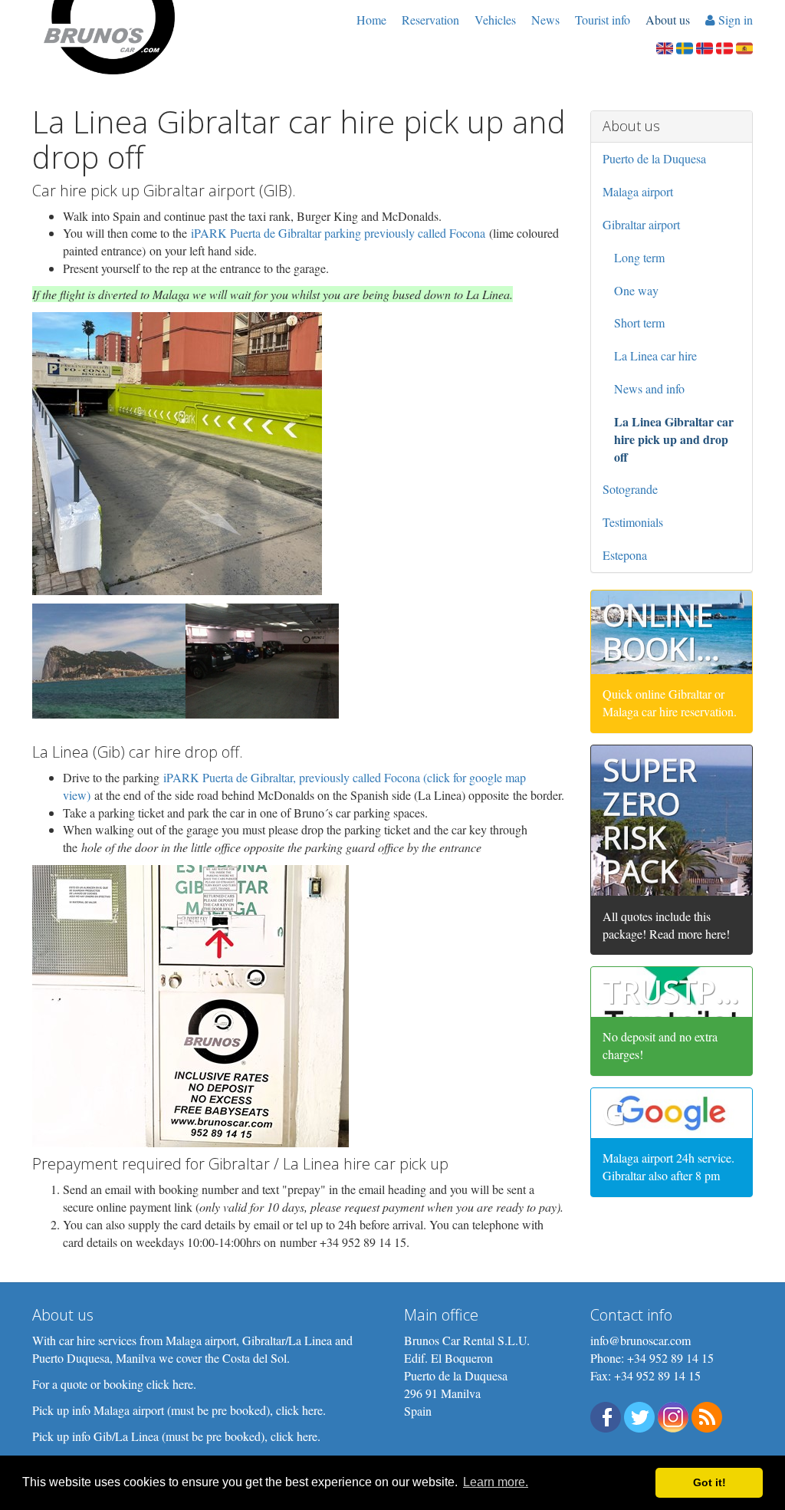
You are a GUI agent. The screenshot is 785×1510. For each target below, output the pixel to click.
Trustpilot (691, 991)
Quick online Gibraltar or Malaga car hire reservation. (670, 702)
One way (636, 290)
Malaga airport (638, 191)
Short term (639, 322)
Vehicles (495, 20)
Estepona (625, 555)
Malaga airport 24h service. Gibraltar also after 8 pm (668, 1166)
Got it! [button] (709, 1482)
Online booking (672, 631)
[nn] (704, 46)
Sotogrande (630, 489)
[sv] (684, 46)
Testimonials (633, 522)
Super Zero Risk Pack (650, 820)
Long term (639, 257)
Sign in (734, 20)
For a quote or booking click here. (114, 1384)
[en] (664, 46)
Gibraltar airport (641, 224)
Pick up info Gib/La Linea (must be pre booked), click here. (176, 1436)
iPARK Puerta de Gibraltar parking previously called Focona (338, 233)
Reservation (430, 20)
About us (667, 20)
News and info (649, 388)
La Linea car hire (655, 355)
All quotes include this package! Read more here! (666, 925)
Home (371, 20)
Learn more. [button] (495, 1482)
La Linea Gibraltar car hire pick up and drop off (674, 439)
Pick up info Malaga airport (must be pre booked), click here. (179, 1410)
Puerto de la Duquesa (654, 158)
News (545, 20)
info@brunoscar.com (640, 1340)
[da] (724, 46)
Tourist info (602, 20)
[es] (744, 46)
